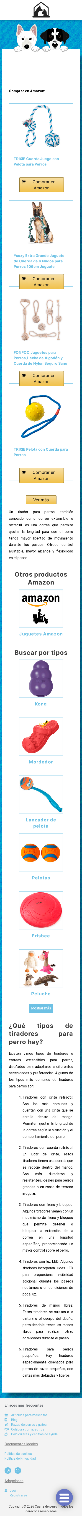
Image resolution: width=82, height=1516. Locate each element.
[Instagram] (8, 1470)
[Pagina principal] (41, 38)
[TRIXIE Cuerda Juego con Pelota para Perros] (41, 126)
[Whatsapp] (18, 1470)
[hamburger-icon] (64, 1497)
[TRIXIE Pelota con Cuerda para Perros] (41, 416)
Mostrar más (41, 1008)
